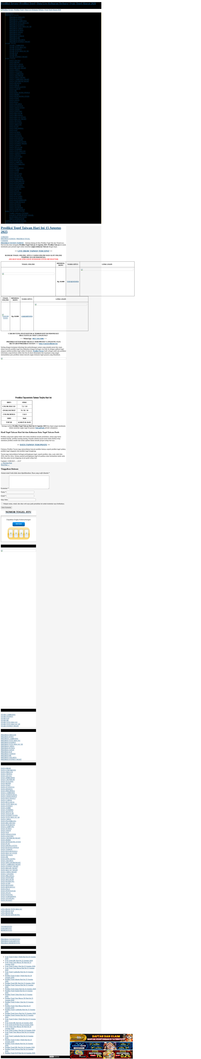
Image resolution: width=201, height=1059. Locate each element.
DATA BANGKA (15, 160)
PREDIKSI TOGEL (23, 239)
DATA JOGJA (14, 191)
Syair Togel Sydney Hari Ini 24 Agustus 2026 (20, 1030)
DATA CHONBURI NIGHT (19, 81)
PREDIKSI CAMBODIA (18, 21)
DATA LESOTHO (15, 111)
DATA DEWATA (15, 83)
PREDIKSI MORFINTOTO (10, 943)
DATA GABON (14, 89)
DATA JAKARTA (15, 104)
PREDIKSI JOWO (15, 19)
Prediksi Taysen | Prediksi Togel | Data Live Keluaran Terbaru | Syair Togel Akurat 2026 (48, 3)
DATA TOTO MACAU (17, 151)
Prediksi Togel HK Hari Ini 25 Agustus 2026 (20, 983)
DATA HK (13, 91)
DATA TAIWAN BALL (17, 153)
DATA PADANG (15, 189)
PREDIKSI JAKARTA (17, 40)
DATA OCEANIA (15, 123)
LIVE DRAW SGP (7, 911)
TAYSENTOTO (6, 926)
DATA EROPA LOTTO (17, 87)
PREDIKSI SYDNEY (16, 25)
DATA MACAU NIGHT (17, 119)
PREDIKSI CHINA (16, 28)
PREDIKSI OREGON (17, 17)
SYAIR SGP (13, 53)
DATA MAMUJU (15, 175)
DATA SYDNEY (15, 134)
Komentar (5, 488)
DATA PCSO (14, 126)
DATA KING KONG (8, 859)
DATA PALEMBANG (17, 164)
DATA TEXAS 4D (15, 147)
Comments (4, 241)
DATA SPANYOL (15, 136)
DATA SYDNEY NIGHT (18, 143)
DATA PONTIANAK (16, 183)
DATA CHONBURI (16, 75)
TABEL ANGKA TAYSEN (18, 213)
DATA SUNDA (14, 132)
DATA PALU (14, 166)
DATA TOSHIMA (15, 149)
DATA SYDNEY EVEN (17, 141)
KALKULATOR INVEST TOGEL (21, 215)
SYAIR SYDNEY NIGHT (18, 57)
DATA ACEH (14, 172)
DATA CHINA (14, 70)
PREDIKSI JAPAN (16, 32)
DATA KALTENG (15, 198)
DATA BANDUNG (16, 177)
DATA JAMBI (14, 170)
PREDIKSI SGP (15, 34)
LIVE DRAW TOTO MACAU (11, 909)
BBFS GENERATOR (16, 219)
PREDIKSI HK (14, 38)
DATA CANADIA (15, 72)
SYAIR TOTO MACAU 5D (19, 51)
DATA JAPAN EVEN (16, 108)
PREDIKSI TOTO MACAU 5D (20, 26)
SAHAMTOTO (6, 928)
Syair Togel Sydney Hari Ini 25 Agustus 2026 (20, 966)
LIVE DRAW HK (7, 913)
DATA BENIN (14, 62)
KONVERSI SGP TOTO (18, 217)
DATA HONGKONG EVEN (19, 96)
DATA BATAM (14, 158)
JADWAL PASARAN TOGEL (15, 221)
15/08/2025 (4, 237)
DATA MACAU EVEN (17, 117)
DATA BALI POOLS (8, 798)
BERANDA (9, 13)
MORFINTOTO (6, 930)
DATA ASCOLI (14, 60)
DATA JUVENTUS (16, 106)
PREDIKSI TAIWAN (16, 36)
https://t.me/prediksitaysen (48, 344)
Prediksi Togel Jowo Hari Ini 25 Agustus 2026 (20, 1013)
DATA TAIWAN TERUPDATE (33, 445)
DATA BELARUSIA (16, 66)
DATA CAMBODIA (16, 74)
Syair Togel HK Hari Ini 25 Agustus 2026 (19, 960)
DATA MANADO (15, 174)
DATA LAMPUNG (16, 162)
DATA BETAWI (15, 194)
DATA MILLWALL (16, 115)
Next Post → (5, 465)
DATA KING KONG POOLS (19, 92)
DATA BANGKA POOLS (10, 847)
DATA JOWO (14, 98)
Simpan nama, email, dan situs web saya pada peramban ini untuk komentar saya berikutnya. (33, 504)
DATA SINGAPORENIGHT (11, 862)
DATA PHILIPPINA (16, 128)
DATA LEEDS (14, 109)
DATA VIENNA (15, 155)
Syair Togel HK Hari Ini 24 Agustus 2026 (19, 1023)
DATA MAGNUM (15, 113)
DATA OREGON (15, 125)
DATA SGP (13, 130)
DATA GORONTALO (17, 202)
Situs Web (4, 500)
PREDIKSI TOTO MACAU (19, 23)
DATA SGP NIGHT (16, 140)
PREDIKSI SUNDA (16, 30)
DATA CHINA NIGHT (17, 77)
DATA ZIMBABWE (16, 179)
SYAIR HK (13, 55)
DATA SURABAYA (16, 138)
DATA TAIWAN (15, 145)
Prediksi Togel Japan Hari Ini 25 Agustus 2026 (20, 989)
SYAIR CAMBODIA (16, 45)
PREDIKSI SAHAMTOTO (10, 941)
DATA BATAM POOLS (9, 851)
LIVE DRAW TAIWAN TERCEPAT (33, 251)
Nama (3, 492)
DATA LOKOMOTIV (17, 181)
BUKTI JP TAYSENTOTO (14, 223)
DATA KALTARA (15, 196)
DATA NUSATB (15, 206)
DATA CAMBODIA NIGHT (19, 79)
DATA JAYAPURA (16, 185)
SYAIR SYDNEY (15, 49)
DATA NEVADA (15, 121)
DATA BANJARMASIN (17, 200)
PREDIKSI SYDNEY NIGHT (19, 42)
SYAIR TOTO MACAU (17, 47)
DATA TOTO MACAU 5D (10, 817)
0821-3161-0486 (38, 338)
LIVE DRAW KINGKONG (10, 915)
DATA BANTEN (15, 192)
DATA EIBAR (14, 85)
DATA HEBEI (14, 94)
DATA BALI (13, 102)
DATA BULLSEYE (16, 64)
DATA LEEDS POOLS (9, 796)
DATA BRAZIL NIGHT (17, 68)
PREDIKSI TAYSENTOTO (10, 939)
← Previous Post (6, 463)
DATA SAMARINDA (17, 187)
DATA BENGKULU (16, 168)
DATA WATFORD (15, 157)
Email (3, 496)
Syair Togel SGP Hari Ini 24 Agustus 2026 (19, 1025)
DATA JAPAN (14, 100)
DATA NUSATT (15, 204)
